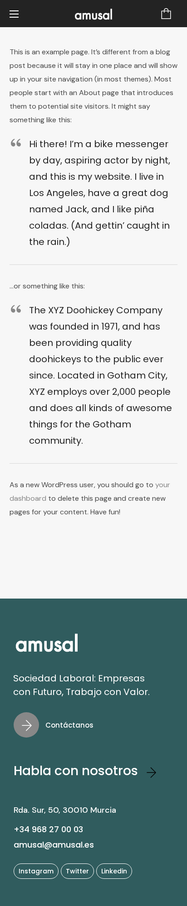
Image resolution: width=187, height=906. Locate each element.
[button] (166, 13)
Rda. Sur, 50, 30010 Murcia (65, 810)
